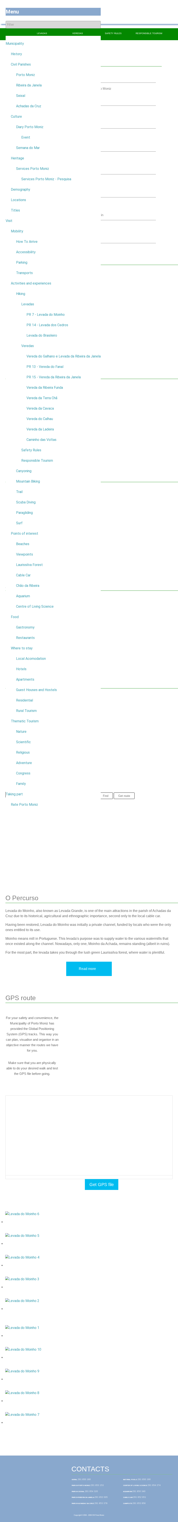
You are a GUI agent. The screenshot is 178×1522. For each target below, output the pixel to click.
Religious (23, 752)
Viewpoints (24, 554)
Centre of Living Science (35, 606)
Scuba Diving (26, 502)
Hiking (20, 294)
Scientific (23, 742)
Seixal (20, 96)
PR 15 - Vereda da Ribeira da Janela (53, 377)
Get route (124, 795)
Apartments (25, 679)
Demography (20, 189)
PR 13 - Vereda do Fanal (44, 367)
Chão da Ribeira (27, 586)
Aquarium (23, 596)
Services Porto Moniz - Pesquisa (46, 179)
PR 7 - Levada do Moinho (45, 315)
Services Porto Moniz (32, 169)
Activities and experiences (31, 283)
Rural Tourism (26, 711)
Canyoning (23, 471)
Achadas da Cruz (28, 106)
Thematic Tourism (25, 721)
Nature (21, 732)
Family (21, 784)
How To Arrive (27, 242)
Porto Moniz (25, 75)
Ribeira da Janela (29, 85)
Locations (18, 200)
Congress (23, 773)
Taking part (14, 794)
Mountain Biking (28, 481)
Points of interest (24, 533)
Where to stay (22, 648)
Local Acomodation (31, 659)
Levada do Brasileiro (41, 335)
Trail (19, 492)
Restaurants (25, 638)
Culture (16, 116)
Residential (24, 700)
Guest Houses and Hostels (36, 690)
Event (25, 137)
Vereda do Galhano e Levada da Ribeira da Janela (63, 356)
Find (105, 795)
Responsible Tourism (37, 460)
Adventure (24, 763)
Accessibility (26, 252)
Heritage (17, 158)
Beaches (22, 544)
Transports (24, 273)
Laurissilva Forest (29, 565)
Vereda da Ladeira (40, 429)
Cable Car (23, 575)
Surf (19, 523)
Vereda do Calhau (39, 419)
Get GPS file (101, 1184)
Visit (9, 221)
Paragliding (24, 513)
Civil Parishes (21, 64)
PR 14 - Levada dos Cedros (47, 325)
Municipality (15, 43)
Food (15, 617)
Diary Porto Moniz (29, 127)
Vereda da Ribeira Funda (44, 387)
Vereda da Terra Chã (41, 398)
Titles (15, 210)
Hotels (21, 669)
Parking (21, 262)
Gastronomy (25, 627)
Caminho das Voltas (41, 440)
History (16, 54)
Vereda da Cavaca (40, 408)
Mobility (17, 231)
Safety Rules (31, 450)
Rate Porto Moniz (24, 804)
